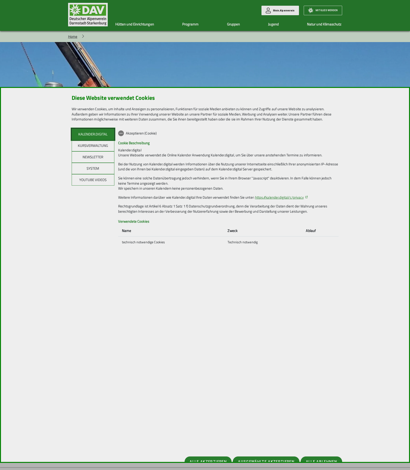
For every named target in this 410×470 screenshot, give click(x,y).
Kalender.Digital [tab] (92, 134)
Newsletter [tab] (93, 157)
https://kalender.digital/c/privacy (279, 197)
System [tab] (93, 168)
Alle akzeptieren (208, 462)
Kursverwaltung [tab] (93, 145)
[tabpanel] (228, 188)
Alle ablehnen (321, 462)
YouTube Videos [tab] (93, 179)
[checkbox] (228, 133)
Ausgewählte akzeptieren (266, 462)
